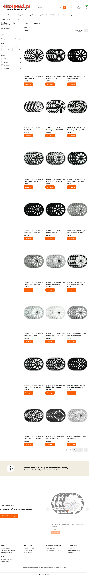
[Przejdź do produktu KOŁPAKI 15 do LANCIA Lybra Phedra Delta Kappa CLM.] (77, 261)
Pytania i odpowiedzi (7, 552)
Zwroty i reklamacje (6, 548)
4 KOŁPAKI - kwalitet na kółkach (8, 19)
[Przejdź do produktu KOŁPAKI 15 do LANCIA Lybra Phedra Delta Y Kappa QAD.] (34, 364)
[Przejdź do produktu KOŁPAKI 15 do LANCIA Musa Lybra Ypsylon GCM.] (55, 415)
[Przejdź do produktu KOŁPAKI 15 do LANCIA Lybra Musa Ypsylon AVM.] (34, 55)
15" (10, 32)
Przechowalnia (28, 552)
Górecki (6, 59)
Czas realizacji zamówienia (53, 550)
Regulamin (71, 548)
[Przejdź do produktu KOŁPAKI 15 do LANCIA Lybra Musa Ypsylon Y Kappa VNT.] (55, 158)
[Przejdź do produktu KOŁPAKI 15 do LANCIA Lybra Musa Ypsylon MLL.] (34, 106)
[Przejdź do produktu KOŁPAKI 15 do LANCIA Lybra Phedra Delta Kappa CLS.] (34, 312)
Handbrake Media (58, 567)
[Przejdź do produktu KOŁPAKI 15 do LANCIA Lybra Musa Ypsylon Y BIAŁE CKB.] (55, 106)
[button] (64, 7)
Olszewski (7, 68)
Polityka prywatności (74, 550)
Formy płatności (50, 548)
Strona (76, 30)
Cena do (15, 46)
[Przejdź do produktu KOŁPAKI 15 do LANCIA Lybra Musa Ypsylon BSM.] (55, 55)
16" (10, 35)
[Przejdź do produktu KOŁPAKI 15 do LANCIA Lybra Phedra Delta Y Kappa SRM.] (55, 364)
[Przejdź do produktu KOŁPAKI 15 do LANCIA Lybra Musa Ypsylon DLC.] (77, 55)
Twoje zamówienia (29, 548)
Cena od (3, 46)
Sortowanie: (27, 27)
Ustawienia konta (28, 550)
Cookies (70, 552)
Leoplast (6, 65)
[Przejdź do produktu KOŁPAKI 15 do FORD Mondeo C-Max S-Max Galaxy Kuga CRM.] (67, 503)
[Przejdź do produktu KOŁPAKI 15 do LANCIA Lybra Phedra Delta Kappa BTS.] (55, 261)
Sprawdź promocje (9, 516)
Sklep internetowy (42, 574)
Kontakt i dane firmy (7, 559)
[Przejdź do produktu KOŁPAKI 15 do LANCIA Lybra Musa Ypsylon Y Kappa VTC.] (77, 158)
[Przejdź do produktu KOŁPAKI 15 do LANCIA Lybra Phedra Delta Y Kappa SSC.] (77, 364)
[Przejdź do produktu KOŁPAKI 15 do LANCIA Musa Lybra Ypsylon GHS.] (77, 415)
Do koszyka (28, 84)
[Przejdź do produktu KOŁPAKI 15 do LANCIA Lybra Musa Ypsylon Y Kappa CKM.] (77, 106)
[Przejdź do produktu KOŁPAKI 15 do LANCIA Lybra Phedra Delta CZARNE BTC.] (34, 209)
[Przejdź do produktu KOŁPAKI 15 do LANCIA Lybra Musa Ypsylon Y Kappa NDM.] (34, 158)
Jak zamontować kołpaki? (8, 550)
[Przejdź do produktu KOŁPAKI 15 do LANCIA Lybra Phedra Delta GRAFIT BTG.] (77, 209)
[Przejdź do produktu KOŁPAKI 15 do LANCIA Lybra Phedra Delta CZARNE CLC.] (55, 209)
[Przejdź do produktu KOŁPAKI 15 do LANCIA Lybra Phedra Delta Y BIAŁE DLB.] (55, 312)
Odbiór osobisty (5, 561)
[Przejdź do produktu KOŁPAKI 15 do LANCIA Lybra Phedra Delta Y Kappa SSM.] (34, 415)
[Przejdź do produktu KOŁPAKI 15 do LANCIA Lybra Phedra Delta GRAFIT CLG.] (34, 261)
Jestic (6, 62)
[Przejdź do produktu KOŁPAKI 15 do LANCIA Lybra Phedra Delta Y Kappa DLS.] (77, 312)
